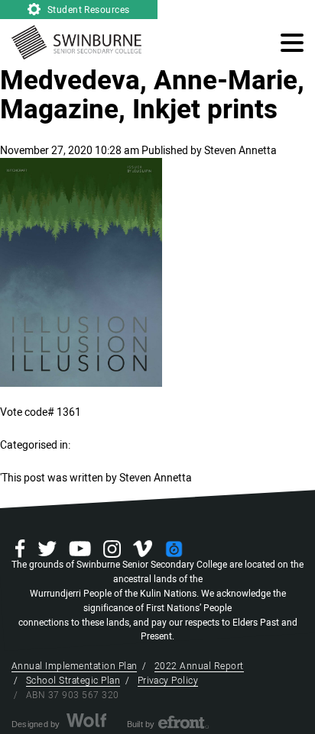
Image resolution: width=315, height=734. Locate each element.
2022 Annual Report (199, 666)
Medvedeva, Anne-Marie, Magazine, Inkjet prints (152, 95)
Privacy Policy (168, 680)
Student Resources (87, 10)
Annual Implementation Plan (74, 666)
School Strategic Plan (73, 680)
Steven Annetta (240, 151)
